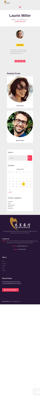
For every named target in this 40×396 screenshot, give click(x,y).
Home (14, 19)
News (3, 268)
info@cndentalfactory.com (22, 246)
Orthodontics (10, 208)
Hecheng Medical (5, 301)
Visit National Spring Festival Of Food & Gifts (11, 281)
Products (4, 265)
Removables (10, 206)
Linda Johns (20, 105)
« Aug (10, 192)
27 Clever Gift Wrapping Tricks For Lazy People (11, 283)
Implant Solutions (11, 205)
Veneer (9, 203)
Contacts (3, 270)
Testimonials (22, 19)
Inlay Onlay (10, 201)
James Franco (20, 140)
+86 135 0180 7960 (22, 249)
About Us (4, 263)
